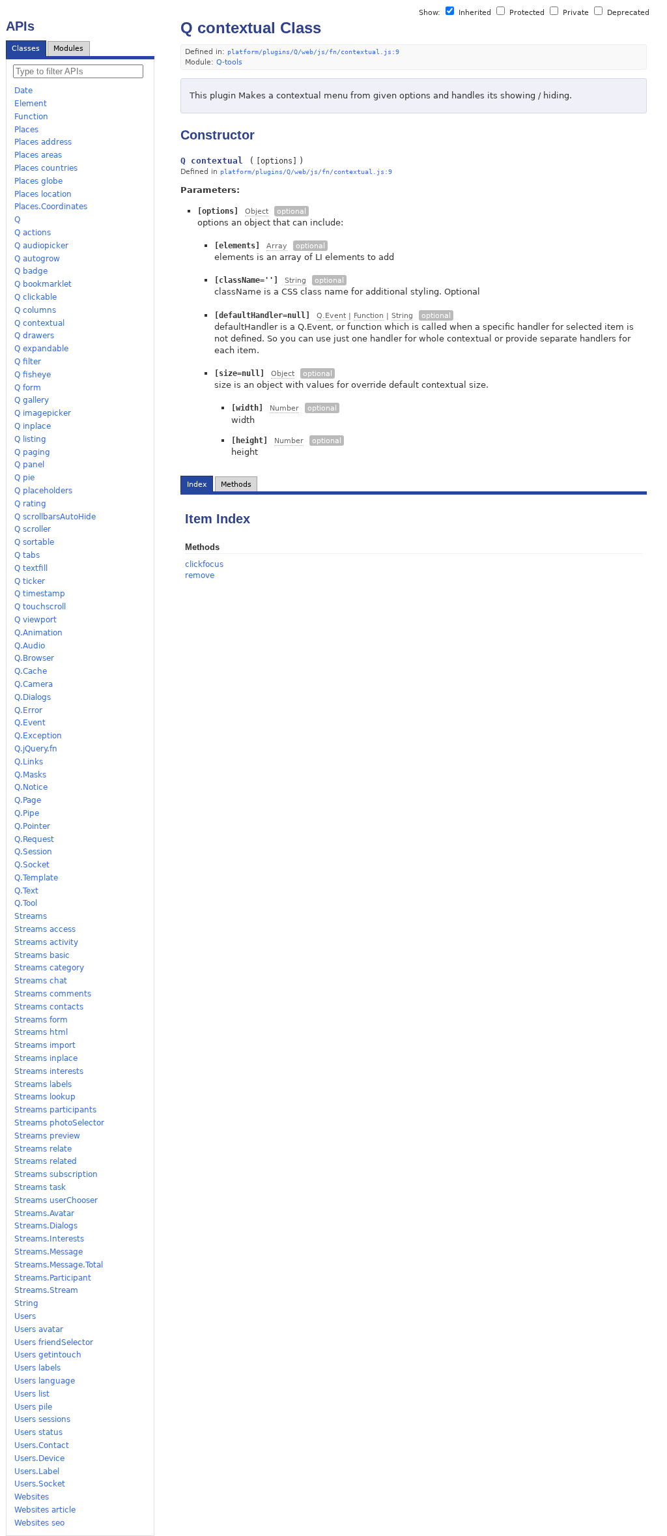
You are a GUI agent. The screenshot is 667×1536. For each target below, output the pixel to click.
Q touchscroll (40, 606)
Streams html (41, 1032)
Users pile (33, 1407)
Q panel (29, 464)
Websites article (45, 1509)
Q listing (30, 439)
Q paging (32, 452)
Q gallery (31, 400)
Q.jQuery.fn (35, 748)
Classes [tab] (26, 48)
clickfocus (204, 564)
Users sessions (42, 1419)
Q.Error (28, 710)
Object (256, 211)
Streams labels (43, 1084)
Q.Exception (38, 735)
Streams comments (52, 993)
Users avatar (38, 1329)
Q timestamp (39, 593)
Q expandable (41, 348)
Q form (27, 387)
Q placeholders (43, 490)
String (26, 1303)
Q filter (27, 361)
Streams (30, 916)
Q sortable (34, 542)
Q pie (24, 477)
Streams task (40, 1187)
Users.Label (36, 1471)
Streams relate (43, 1148)
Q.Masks (30, 774)
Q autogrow (37, 258)
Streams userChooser (56, 1200)
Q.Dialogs (32, 697)
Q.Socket (32, 864)
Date (23, 90)
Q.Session (33, 851)
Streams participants (55, 1109)
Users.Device (39, 1458)
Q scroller (32, 529)
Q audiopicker (41, 245)
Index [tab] (197, 484)
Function (31, 116)
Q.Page (27, 800)
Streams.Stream (46, 1290)
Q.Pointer (32, 826)
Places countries (46, 168)
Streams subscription (56, 1174)
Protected (527, 12)
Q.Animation (38, 632)
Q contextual (39, 323)
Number (284, 408)
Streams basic (42, 955)
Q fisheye (32, 374)
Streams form (41, 1019)
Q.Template (36, 877)
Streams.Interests (49, 1238)
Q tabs (27, 555)
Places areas (38, 155)
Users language (44, 1380)
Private (575, 12)
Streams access (45, 929)
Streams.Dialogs (46, 1225)
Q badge (31, 271)
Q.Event (30, 722)
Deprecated (626, 12)
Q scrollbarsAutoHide (55, 516)
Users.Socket (39, 1483)
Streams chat (40, 980)
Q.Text (26, 890)
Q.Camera (33, 684)
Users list (32, 1393)
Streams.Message (48, 1251)
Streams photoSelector (59, 1122)
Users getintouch (47, 1354)
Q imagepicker (42, 413)
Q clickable (35, 297)
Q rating (30, 503)
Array (276, 246)
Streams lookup (45, 1096)
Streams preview (47, 1135)
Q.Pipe (26, 813)
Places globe (38, 181)
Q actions (32, 232)
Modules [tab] (68, 48)
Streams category (49, 967)
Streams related (45, 1161)
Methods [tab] (236, 484)
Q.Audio (29, 645)
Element (30, 103)
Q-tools (229, 62)
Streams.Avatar (44, 1213)
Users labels (37, 1367)
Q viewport (35, 619)
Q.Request (34, 839)
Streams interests (48, 1071)
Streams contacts (48, 1006)
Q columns (35, 310)
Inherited (475, 12)
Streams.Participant (52, 1277)
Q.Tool (25, 903)
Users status (38, 1432)
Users (25, 1316)
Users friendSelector (53, 1342)
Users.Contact (41, 1445)
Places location (43, 194)
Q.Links (28, 761)
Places (26, 129)
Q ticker (29, 581)
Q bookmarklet (43, 284)
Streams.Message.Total (58, 1264)
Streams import (45, 1045)
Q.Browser (34, 658)
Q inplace (32, 426)
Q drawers (34, 335)
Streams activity (46, 942)
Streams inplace (46, 1058)
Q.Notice (31, 787)
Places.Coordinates (50, 206)
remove (199, 575)
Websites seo (39, 1523)
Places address (43, 142)
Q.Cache (30, 671)
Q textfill (31, 568)
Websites (31, 1496)
